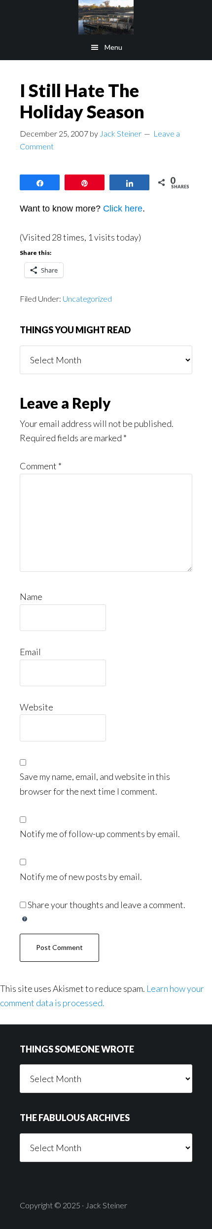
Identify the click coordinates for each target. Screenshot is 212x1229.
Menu (113, 47)
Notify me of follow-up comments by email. (100, 833)
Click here (122, 208)
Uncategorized (87, 298)
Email (30, 651)
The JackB (106, 17)
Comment (41, 465)
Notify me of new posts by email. (81, 876)
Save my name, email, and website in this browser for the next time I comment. (95, 783)
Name (31, 596)
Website (36, 707)
